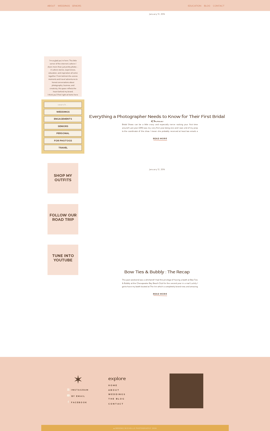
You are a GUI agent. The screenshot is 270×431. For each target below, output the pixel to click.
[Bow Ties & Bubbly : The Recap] (160, 295)
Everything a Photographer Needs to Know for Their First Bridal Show (157, 119)
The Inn (153, 286)
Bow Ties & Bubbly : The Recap (157, 272)
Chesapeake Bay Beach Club (150, 283)
